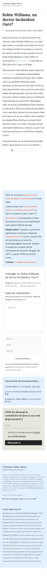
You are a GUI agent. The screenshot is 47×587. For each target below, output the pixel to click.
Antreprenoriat (11, 522)
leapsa (32, 546)
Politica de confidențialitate (13, 495)
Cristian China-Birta (12, 4)
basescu (7, 525)
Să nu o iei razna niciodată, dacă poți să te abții (23, 392)
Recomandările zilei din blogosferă (28, 552)
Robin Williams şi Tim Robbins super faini (23, 386)
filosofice (12, 545)
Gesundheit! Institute (14, 30)
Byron (23, 529)
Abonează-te (12, 218)
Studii (19, 558)
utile (26, 561)
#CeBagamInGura (11, 513)
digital (18, 542)
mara (21, 549)
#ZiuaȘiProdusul (10, 519)
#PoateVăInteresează (13, 516)
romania (18, 554)
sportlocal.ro (9, 558)
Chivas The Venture (25, 535)
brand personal (34, 526)
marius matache (32, 549)
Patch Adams (27, 30)
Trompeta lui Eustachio (12, 561)
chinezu (10, 535)
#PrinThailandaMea (31, 516)
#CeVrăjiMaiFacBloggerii (31, 513)
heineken (22, 546)
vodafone (36, 561)
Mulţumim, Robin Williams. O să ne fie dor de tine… (23, 400)
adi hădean (23, 519)
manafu (13, 549)
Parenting (8, 552)
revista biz (8, 554)
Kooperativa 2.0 (13, 236)
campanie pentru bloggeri (13, 532)
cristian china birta (13, 539)
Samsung (36, 554)
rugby (26, 555)
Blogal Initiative (19, 526)
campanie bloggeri (35, 529)
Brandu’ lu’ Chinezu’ (11, 529)
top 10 (34, 558)
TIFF (27, 558)
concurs (38, 535)
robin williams (38, 30)
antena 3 (33, 519)
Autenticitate (25, 522)
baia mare (37, 522)
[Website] (23, 351)
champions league (33, 532)
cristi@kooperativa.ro (26, 262)
